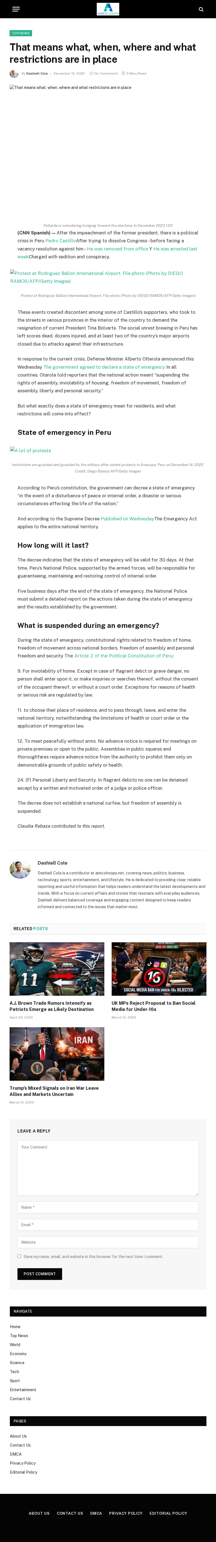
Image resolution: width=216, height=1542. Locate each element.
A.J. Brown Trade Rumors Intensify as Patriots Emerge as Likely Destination (52, 1006)
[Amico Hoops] (108, 9)
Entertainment (23, 1389)
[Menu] (16, 9)
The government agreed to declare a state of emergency (104, 367)
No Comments (106, 73)
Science (17, 1362)
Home (15, 1326)
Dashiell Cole (37, 73)
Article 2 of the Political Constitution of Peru (124, 656)
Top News (21, 33)
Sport (15, 1380)
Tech (14, 1371)
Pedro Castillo (60, 240)
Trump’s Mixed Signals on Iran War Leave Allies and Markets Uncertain (54, 1091)
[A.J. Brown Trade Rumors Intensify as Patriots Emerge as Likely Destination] (57, 969)
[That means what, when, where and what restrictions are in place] (108, 149)
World (15, 1344)
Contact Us (20, 1398)
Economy (18, 1353)
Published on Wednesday (127, 519)
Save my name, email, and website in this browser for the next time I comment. (93, 1256)
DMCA (16, 1454)
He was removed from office (117, 249)
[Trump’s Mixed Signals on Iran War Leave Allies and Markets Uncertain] (57, 1054)
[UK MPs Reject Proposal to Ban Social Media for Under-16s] (159, 969)
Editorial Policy (23, 1472)
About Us (18, 1436)
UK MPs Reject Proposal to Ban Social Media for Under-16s (153, 1006)
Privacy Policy (22, 1463)
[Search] (201, 9)
